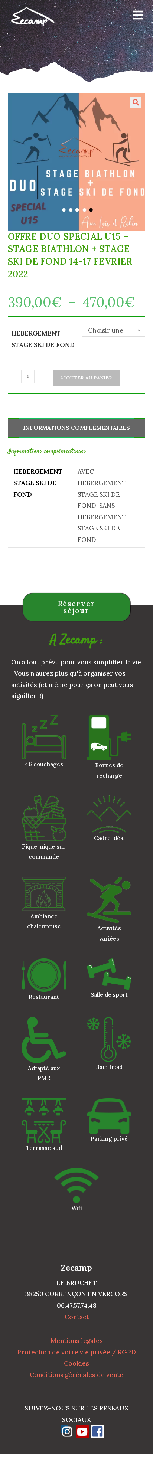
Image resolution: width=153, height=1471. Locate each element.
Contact (77, 1317)
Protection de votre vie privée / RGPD (76, 1352)
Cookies (76, 1363)
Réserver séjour (76, 607)
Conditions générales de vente (76, 1375)
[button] (135, 102)
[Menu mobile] (135, 17)
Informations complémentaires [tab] (76, 427)
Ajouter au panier (86, 377)
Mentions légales (77, 1341)
